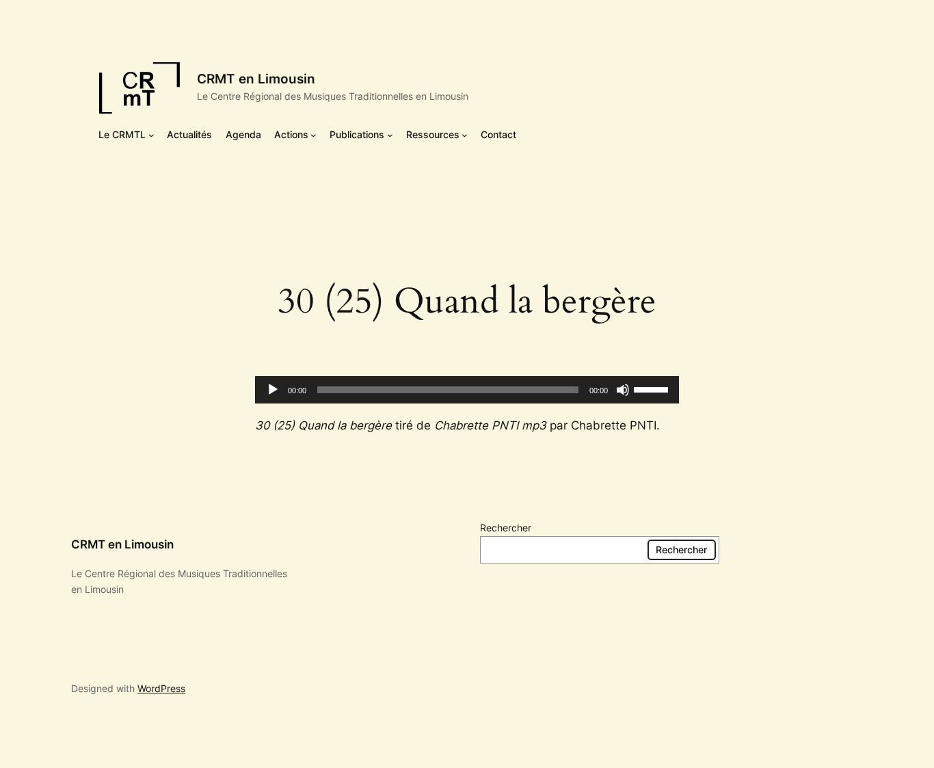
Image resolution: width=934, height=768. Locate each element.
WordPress (161, 688)
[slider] (653, 388)
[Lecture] (273, 390)
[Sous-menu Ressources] (465, 135)
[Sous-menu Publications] (390, 135)
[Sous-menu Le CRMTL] (151, 135)
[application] (467, 389)
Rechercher (505, 527)
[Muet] (623, 390)
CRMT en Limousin (256, 78)
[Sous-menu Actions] (313, 135)
